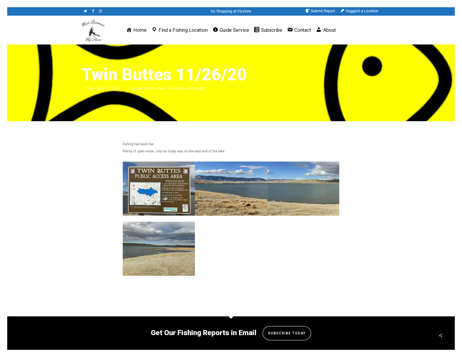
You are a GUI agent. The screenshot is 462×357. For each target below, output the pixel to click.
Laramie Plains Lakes (147, 88)
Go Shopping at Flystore (231, 11)
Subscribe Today (287, 333)
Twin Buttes (177, 88)
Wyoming (197, 88)
